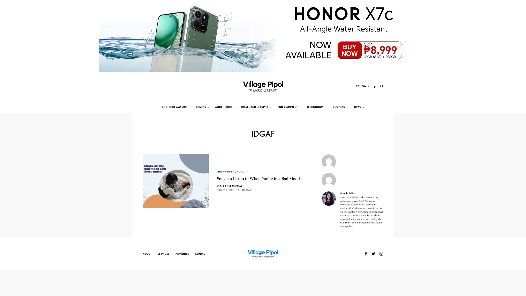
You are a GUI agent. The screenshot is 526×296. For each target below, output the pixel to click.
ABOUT (147, 253)
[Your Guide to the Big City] (263, 86)
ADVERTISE (182, 253)
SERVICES (163, 253)
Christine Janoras (231, 186)
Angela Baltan (347, 192)
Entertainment (226, 171)
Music (240, 171)
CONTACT (201, 253)
